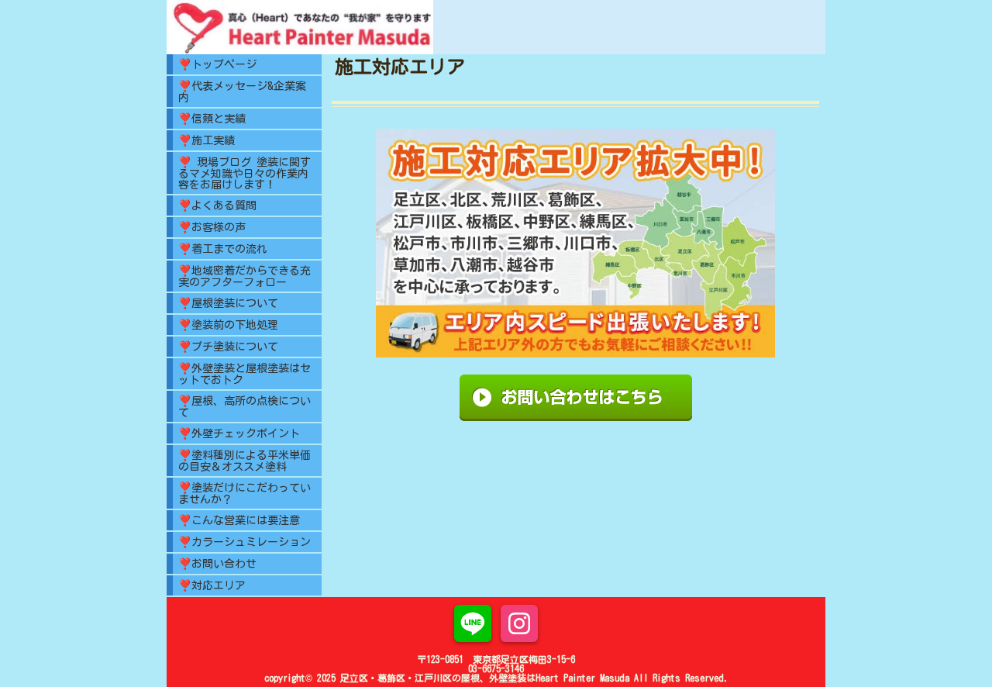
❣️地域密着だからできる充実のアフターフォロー (244, 276)
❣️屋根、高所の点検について (244, 406)
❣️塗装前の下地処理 (228, 324)
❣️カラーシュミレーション (244, 542)
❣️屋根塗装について (228, 303)
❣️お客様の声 (212, 227)
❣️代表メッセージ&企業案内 (242, 92)
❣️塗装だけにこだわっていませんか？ (244, 493)
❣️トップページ (217, 64)
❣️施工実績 (206, 140)
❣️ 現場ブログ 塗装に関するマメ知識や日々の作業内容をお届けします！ (244, 173)
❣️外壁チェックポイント (239, 433)
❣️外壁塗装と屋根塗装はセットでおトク (244, 374)
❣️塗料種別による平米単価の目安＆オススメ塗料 (244, 461)
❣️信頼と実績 (212, 118)
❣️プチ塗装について (228, 346)
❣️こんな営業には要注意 (239, 520)
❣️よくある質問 (217, 205)
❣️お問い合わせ (217, 563)
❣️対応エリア (212, 585)
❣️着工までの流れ (222, 248)
